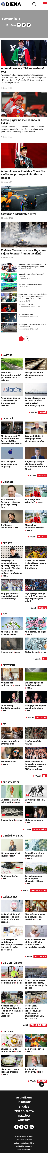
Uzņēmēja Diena (13, 835)
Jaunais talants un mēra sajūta (10, 801)
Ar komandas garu (25, 314)
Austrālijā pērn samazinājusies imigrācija (9, 464)
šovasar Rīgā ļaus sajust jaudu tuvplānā (23, 251)
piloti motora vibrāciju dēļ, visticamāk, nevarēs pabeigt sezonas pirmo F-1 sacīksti (32, 296)
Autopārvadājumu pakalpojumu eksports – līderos (34, 880)
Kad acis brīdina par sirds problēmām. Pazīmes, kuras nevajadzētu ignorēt (35, 943)
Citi (5, 614)
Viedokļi (8, 482)
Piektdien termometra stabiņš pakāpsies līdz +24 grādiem (11, 376)
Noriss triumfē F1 (25, 304)
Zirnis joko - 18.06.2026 (34, 1070)
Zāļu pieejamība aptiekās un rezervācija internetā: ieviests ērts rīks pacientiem (12, 944)
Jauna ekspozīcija (10, 742)
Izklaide (8, 1031)
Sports (7, 543)
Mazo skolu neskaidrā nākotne (34, 527)
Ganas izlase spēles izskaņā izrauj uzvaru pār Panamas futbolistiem (36, 564)
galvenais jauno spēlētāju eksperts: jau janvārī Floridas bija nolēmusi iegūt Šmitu (11, 568)
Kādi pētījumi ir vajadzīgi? (33, 500)
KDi (4, 723)
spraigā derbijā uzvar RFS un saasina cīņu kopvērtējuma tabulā (36, 597)
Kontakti (24, 1120)
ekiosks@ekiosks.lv (24, 1149)
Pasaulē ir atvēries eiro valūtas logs (34, 855)
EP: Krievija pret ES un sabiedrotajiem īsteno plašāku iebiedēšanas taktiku (11, 440)
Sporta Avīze (11, 782)
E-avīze (24, 1106)
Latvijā (7, 355)
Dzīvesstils (10, 896)
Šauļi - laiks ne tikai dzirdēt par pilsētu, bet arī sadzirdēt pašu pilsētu (36, 984)
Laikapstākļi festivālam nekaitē (10, 708)
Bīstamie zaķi (35, 652)
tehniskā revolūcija (30, 284)
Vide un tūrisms (13, 962)
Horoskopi (24, 1102)
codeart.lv (28, 1146)
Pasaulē (8, 418)
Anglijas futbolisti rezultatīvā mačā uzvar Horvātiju (10, 596)
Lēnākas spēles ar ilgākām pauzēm (34, 685)
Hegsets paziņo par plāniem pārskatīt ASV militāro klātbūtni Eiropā (36, 465)
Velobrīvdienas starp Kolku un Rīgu (11, 981)
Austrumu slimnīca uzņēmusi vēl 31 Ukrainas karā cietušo (10, 402)
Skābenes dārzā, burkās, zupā (11, 1050)
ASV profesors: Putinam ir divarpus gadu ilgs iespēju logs (11, 503)
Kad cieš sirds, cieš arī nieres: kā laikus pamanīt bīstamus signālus (11, 918)
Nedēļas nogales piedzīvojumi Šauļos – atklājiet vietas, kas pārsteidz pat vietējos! (12, 1011)
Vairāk (34, 412)
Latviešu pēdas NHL (35, 801)
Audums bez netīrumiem (10, 684)
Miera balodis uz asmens (9, 633)
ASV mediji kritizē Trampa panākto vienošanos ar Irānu (35, 438)
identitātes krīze (18, 214)
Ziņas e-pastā (24, 1111)
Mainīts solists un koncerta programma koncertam (35, 765)
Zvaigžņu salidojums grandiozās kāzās (35, 708)
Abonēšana (24, 1097)
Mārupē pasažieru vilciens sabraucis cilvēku (34, 375)
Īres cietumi (10, 652)
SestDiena (9, 665)
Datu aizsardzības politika (24, 1143)
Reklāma (24, 1115)
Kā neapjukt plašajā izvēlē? (10, 854)
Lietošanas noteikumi (24, 1140)
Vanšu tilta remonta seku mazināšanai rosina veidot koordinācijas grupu (35, 402)
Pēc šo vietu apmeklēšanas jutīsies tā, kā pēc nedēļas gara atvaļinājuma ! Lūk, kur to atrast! (34, 1012)
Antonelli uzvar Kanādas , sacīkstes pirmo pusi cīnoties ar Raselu (23, 174)
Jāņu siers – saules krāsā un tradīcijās (11, 1071)
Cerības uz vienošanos (10, 526)
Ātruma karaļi (11, 820)
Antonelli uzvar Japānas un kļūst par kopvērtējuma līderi (32, 265)
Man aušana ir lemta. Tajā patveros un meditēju (35, 917)
